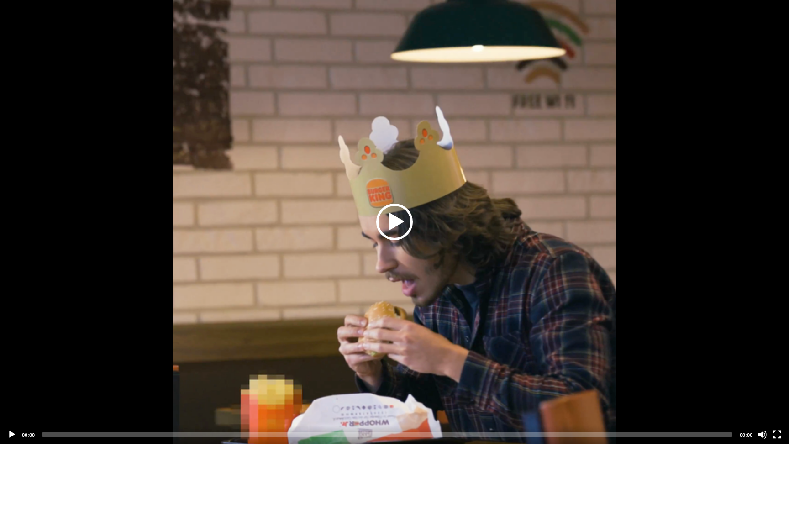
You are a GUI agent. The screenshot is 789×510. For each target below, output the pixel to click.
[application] (394, 222)
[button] (394, 222)
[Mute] (762, 434)
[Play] (11, 434)
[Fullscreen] (777, 434)
